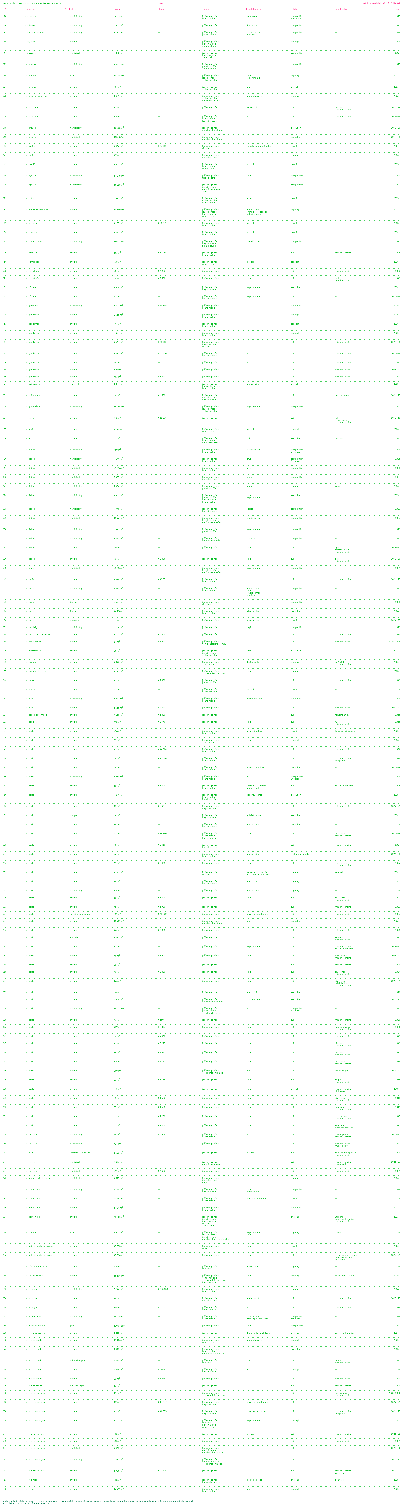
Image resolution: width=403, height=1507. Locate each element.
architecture (254, 9)
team (206, 9)
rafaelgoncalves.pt (40, 1503)
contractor (341, 9)
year (397, 9)
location (31, 9)
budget (162, 9)
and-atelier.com (11, 1503)
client (74, 9)
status (295, 9)
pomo (5, 3)
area (117, 9)
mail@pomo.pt (369, 3)
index (160, 3)
